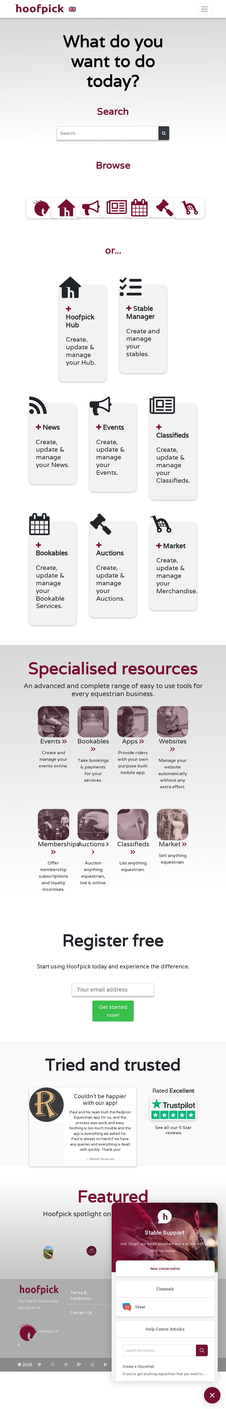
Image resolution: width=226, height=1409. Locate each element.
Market (170, 844)
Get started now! (113, 1011)
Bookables (93, 741)
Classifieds (133, 844)
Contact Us (81, 1313)
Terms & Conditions (80, 1295)
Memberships (59, 844)
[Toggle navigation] (204, 9)
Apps (130, 741)
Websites (173, 741)
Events (51, 741)
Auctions (92, 844)
